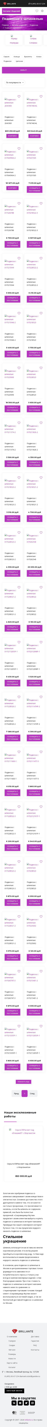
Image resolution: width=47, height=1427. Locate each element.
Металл (12, 1350)
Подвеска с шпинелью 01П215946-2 (10, 337)
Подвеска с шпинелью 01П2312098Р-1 (33, 666)
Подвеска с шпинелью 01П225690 (9, 391)
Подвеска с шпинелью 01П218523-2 (10, 501)
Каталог (12, 1367)
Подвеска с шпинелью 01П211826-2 (32, 446)
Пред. (16, 1093)
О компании (12, 1336)
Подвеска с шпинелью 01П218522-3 (32, 227)
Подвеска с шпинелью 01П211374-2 (10, 446)
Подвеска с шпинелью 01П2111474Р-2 (33, 720)
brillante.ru (29, 1420)
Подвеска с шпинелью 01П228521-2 (10, 940)
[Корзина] (42, 11)
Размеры (12, 1354)
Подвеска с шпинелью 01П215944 (9, 282)
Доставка (35, 1336)
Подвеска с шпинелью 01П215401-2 (32, 995)
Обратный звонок (14, 1391)
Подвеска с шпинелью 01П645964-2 (10, 172)
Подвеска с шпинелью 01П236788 (9, 227)
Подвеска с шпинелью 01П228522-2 (32, 282)
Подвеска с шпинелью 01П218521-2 (32, 501)
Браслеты (28, 56)
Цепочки (19, 61)
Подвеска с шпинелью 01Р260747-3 (10, 995)
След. (32, 1093)
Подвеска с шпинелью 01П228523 (31, 391)
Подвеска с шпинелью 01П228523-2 (10, 556)
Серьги (6, 56)
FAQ (35, 1345)
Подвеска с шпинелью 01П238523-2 (10, 885)
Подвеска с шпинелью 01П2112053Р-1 (33, 1050)
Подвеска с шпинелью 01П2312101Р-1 (33, 830)
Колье (38, 56)
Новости (12, 1358)
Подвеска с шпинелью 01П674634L (32, 120)
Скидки (12, 1345)
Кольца (17, 56)
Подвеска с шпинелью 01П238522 (31, 611)
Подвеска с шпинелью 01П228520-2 (10, 720)
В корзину (12, 136)
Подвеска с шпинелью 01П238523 (31, 885)
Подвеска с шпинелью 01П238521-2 (10, 611)
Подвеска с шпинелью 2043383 (9, 120)
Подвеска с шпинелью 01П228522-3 (10, 830)
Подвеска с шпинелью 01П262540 (31, 556)
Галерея (12, 1341)
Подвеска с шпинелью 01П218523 (31, 337)
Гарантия (35, 1341)
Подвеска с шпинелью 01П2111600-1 (11, 775)
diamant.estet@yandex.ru (30, 1376)
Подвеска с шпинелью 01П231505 (31, 172)
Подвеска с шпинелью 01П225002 (31, 940)
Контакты (35, 1350)
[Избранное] (37, 11)
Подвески (7, 61)
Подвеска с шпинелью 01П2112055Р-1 (11, 666)
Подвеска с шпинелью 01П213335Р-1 (11, 1050)
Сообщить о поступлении (34, 189)
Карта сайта (12, 1363)
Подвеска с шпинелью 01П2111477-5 (33, 775)
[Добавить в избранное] (19, 96)
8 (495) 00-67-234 (38, 4)
